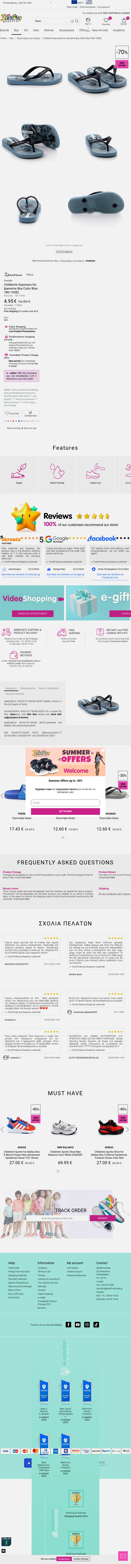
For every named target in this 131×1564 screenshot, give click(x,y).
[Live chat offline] (123, 1556)
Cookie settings (81, 1559)
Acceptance (64, 1559)
